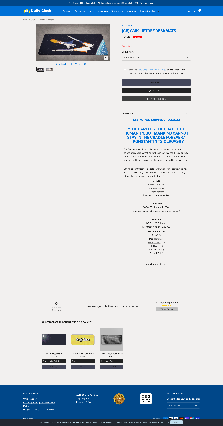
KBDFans (153, 249)
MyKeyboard (154, 242)
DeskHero (154, 239)
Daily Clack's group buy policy (152, 69)
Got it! (176, 422)
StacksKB (154, 253)
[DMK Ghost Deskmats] (111, 339)
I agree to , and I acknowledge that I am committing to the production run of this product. (156, 71)
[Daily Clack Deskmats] (83, 339)
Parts (91, 11)
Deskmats (103, 11)
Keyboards (80, 11)
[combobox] (54, 361)
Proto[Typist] (154, 246)
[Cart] (198, 11)
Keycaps (67, 11)
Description (128, 113)
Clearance (131, 11)
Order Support (30, 399)
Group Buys (117, 11)
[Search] (189, 11)
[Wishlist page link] (158, 11)
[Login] (194, 11)
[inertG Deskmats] (54, 339)
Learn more (164, 422)
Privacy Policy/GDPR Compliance (39, 410)
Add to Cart (54, 367)
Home (26, 20)
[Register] (196, 405)
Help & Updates (147, 11)
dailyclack (127, 25)
